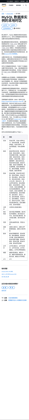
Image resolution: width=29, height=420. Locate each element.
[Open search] (25, 5)
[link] (18, 13)
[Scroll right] (23, 5)
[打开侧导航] (2, 9)
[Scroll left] (8, 5)
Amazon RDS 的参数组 (10, 54)
